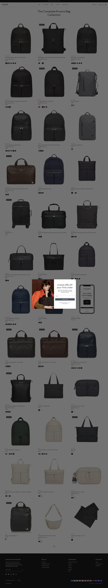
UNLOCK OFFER (65, 299)
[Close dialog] (74, 280)
